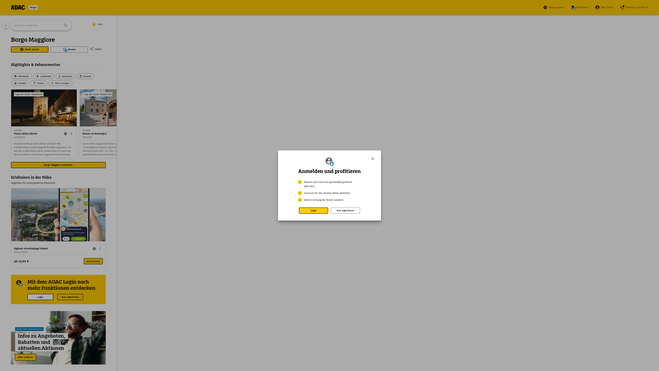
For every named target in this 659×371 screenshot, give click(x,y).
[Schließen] (373, 159)
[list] (329, 191)
